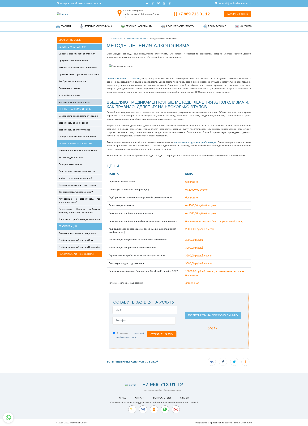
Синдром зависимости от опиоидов (77, 136)
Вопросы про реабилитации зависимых (79, 219)
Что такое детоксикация (71, 157)
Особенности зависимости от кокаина (78, 116)
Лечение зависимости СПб (75, 143)
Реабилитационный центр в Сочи (76, 240)
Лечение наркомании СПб (75, 109)
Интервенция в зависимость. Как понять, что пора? (79, 200)
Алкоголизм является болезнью (123, 78)
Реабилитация (216, 26)
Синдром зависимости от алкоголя (77, 53)
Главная (65, 26)
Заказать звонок (237, 14)
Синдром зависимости (70, 164)
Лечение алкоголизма (98, 26)
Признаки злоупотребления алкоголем (79, 74)
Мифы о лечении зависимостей (75, 178)
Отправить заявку (161, 334)
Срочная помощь (70, 40)
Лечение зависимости (179, 26)
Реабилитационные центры (76, 254)
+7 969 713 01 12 (194, 14)
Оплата (139, 397)
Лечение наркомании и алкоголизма (78, 150)
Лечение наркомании (138, 26)
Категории (117, 38)
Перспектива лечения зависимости (77, 171)
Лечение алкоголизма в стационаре (77, 233)
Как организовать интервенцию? (76, 192)
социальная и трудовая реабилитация (195, 142)
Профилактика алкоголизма (73, 60)
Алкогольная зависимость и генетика (78, 67)
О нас (122, 397)
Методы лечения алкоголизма (74, 102)
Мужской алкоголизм (69, 95)
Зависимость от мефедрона (73, 122)
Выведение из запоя (69, 88)
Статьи (184, 397)
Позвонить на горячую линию (213, 315)
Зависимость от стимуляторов (74, 129)
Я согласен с (130, 335)
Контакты (245, 26)
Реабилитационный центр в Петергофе (79, 247)
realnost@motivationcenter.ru (234, 3)
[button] (8, 418)
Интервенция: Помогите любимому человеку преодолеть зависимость (79, 211)
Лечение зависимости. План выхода (78, 185)
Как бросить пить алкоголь (72, 81)
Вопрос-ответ (162, 397)
